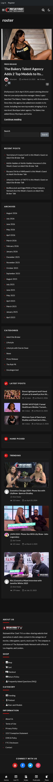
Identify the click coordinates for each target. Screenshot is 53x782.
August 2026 (11, 213)
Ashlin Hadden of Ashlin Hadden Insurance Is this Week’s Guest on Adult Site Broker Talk (26, 164)
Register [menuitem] (11, 3)
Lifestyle (10, 342)
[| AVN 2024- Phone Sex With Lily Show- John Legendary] (26, 518)
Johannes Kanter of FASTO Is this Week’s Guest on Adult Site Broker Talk (27, 181)
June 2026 (10, 224)
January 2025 (12, 312)
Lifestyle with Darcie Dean (17, 348)
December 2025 (13, 257)
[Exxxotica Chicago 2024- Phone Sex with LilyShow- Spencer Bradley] (26, 474)
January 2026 (12, 251)
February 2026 (12, 246)
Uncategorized (12, 370)
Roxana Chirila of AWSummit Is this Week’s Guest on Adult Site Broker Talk (26, 172)
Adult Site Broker (13, 337)
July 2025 (10, 284)
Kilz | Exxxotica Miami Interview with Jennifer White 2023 (26, 581)
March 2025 (11, 306)
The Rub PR (11, 364)
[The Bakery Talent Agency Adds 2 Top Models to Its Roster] (26, 44)
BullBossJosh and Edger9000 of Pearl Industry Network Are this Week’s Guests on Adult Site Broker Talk (25, 191)
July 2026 (10, 218)
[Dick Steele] (6, 491)
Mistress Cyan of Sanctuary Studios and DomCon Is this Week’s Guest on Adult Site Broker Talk (34, 418)
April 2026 (10, 235)
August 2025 (11, 279)
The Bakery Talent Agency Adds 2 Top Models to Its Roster (23, 71)
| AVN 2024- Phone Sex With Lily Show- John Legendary (29, 535)
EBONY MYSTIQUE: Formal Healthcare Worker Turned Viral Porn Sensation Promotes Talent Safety (35, 405)
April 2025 (10, 301)
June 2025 (10, 290)
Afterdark (13, 79)
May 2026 (10, 229)
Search (7, 131)
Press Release (10, 64)
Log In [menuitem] (3, 3)
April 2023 (10, 317)
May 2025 (10, 295)
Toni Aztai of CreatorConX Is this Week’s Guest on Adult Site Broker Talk (27, 156)
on (28, 79)
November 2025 (13, 262)
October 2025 (12, 268)
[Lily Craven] (6, 535)
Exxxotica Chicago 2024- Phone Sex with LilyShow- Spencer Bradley (27, 492)
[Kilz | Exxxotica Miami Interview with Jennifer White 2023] (26, 564)
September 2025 (13, 273)
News (8, 353)
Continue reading (12, 119)
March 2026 (11, 240)
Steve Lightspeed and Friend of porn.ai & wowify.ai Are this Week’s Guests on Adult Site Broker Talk (35, 393)
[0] (6, 85)
